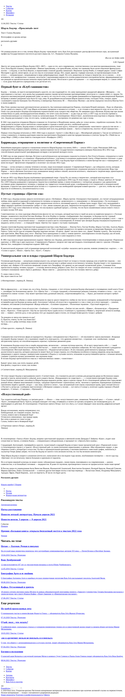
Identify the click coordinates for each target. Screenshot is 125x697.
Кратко (9, 11)
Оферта (46, 695)
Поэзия (9, 493)
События (9, 8)
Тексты (9, 6)
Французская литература (16, 495)
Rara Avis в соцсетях (14, 682)
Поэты (8, 491)
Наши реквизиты (8, 695)
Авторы (9, 675)
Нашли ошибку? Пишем (11, 485)
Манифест (10, 13)
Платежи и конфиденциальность (29, 695)
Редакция (10, 15)
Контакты (10, 677)
